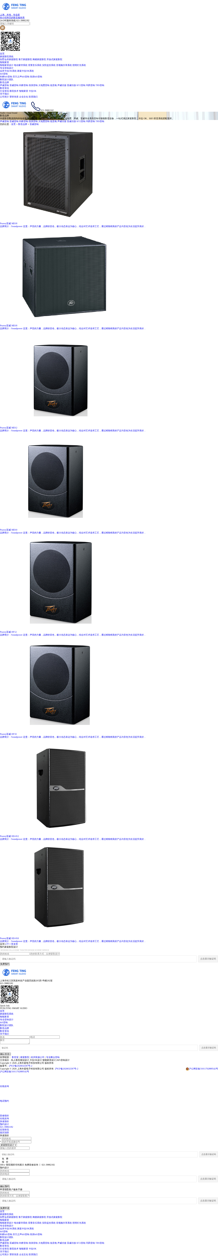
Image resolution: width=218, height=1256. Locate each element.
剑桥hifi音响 (6, 76)
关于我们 (4, 94)
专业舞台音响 (53, 1057)
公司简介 (4, 97)
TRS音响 (100, 85)
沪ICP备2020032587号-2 (20, 1066)
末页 (15, 944)
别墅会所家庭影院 (9, 59)
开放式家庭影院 (54, 59)
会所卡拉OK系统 (8, 71)
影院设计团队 (6, 79)
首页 (2, 53)
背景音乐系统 (34, 65)
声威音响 (4, 85)
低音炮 (53, 85)
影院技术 (14, 91)
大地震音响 (43, 85)
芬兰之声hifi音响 (21, 76)
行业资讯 (4, 91)
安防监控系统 (49, 65)
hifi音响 (4, 74)
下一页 (10, 944)
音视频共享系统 (64, 65)
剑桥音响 (23, 85)
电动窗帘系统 (20, 65)
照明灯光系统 (79, 65)
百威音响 (14, 85)
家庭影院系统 (6, 56)
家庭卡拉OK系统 (25, 71)
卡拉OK (32, 91)
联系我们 (33, 97)
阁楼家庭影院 (39, 59)
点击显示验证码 (208, 959)
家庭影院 (24, 1057)
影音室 (15, 1057)
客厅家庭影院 (25, 59)
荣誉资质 (14, 97)
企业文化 (23, 97)
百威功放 (71, 85)
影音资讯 (4, 88)
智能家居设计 (6, 65)
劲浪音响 (33, 85)
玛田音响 (90, 85)
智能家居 (4, 62)
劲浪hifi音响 (36, 76)
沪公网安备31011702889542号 (203, 1069)
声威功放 (61, 85)
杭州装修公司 (37, 1057)
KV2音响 (81, 85)
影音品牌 (4, 82)
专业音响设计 (6, 68)
